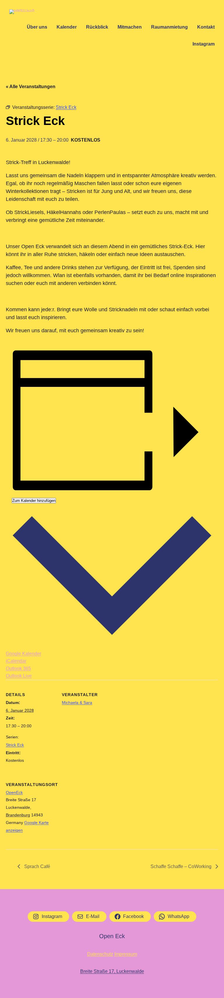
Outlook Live (19, 675)
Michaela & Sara (77, 702)
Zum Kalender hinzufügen (33, 500)
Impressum (125, 954)
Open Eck (112, 936)
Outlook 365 (18, 668)
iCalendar (16, 660)
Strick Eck (15, 745)
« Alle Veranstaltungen (30, 86)
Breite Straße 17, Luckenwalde (112, 971)
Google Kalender (23, 653)
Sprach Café (36, 866)
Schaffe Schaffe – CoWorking (181, 866)
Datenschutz (100, 954)
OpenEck (14, 792)
